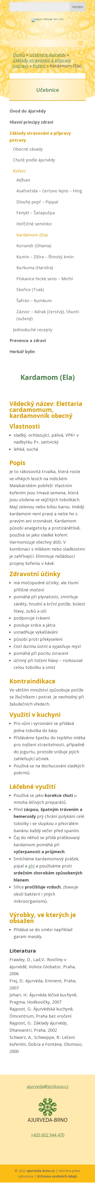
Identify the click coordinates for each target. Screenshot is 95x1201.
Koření (39, 66)
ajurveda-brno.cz (41, 1170)
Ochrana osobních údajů (57, 1176)
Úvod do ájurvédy (27, 111)
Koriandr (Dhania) (33, 245)
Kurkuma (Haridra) (34, 267)
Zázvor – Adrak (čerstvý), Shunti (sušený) (47, 315)
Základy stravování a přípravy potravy (40, 136)
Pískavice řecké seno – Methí (44, 278)
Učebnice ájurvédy (47, 54)
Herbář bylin (22, 351)
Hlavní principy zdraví (31, 122)
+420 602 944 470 (47, 1135)
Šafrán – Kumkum (34, 300)
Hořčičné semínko (34, 223)
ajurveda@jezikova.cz (47, 1086)
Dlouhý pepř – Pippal (37, 202)
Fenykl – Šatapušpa (35, 212)
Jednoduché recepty (32, 329)
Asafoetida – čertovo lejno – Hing (49, 191)
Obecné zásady (28, 149)
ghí (31, 866)
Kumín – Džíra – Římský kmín (45, 256)
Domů (19, 54)
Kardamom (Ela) (32, 235)
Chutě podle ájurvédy (34, 160)
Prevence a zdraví (27, 340)
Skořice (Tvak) (30, 289)
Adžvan (23, 180)
